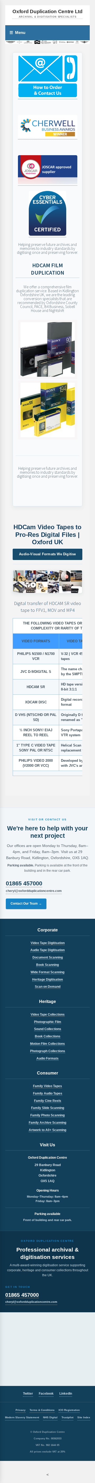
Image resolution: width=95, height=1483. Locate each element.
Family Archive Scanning (47, 1122)
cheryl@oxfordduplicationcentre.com (34, 891)
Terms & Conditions (42, 1410)
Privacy (21, 1410)
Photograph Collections (47, 1051)
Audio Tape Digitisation (47, 950)
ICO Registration (69, 1410)
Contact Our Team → (26, 903)
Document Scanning (47, 957)
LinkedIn (65, 1393)
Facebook (46, 1393)
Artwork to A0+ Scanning (47, 1130)
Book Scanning (47, 965)
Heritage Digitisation (47, 979)
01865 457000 (24, 883)
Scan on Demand (47, 986)
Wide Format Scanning (47, 972)
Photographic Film (47, 1022)
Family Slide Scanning (47, 1108)
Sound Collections (47, 1029)
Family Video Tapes (47, 1086)
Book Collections (47, 1036)
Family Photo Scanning (47, 1115)
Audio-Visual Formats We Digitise (47, 554)
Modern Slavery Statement (22, 1417)
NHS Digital (50, 1417)
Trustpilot (67, 1417)
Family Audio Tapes (47, 1093)
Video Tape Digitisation (48, 943)
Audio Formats (47, 1058)
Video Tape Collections (48, 1014)
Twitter (28, 1393)
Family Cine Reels (47, 1101)
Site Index (83, 1417)
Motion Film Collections (47, 1044)
